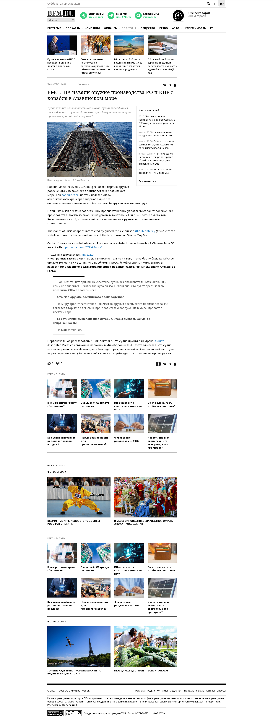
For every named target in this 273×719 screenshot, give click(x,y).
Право (163, 28)
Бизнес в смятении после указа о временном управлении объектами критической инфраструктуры (95, 66)
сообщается (70, 195)
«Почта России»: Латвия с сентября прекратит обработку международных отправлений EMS (156, 158)
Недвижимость (194, 28)
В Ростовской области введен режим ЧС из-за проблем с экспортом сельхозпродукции (128, 64)
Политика (129, 28)
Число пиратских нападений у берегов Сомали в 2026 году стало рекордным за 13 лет (157, 121)
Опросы (221, 690)
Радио (151, 690)
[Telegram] (170, 85)
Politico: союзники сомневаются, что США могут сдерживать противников (156, 144)
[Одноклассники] (175, 85)
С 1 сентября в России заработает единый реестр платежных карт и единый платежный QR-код (162, 66)
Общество (147, 28)
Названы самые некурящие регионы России (155, 133)
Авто (175, 28)
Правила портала (194, 690)
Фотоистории (56, 471)
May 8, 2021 (88, 254)
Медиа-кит (176, 690)
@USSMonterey (144, 231)
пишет (159, 341)
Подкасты (73, 28)
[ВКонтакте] (164, 85)
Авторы (210, 690)
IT (211, 28)
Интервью (54, 28)
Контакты (162, 690)
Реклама (140, 690)
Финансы (110, 28)
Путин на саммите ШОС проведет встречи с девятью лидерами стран (61, 64)
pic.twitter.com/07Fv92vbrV (83, 247)
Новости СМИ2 (55, 465)
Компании (92, 28)
